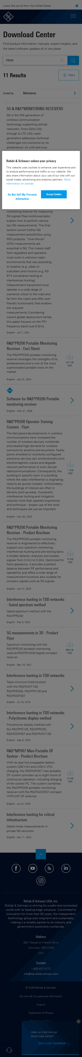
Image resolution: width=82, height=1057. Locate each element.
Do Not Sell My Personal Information (22, 197)
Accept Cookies (54, 194)
